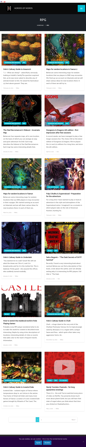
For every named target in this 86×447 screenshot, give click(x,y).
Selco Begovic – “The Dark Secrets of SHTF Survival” (64, 258)
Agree (38, 443)
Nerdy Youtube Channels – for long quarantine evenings (60, 388)
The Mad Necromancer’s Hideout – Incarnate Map (21, 131)
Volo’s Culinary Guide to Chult (58, 320)
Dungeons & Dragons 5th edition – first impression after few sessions (62, 131)
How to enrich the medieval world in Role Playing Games (20, 322)
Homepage (40, 25)
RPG (24, 62)
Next (73, 419)
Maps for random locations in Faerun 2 (61, 69)
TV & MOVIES (63, 380)
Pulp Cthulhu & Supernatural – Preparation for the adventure (63, 194)
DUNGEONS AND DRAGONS (12, 62)
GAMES (50, 380)
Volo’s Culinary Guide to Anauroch (17, 69)
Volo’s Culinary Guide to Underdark (17, 257)
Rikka (17, 88)
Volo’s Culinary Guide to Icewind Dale (18, 387)
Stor (58, 151)
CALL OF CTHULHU (53, 187)
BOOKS (50, 251)
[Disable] (83, 442)
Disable (47, 443)
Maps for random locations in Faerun (18, 193)
